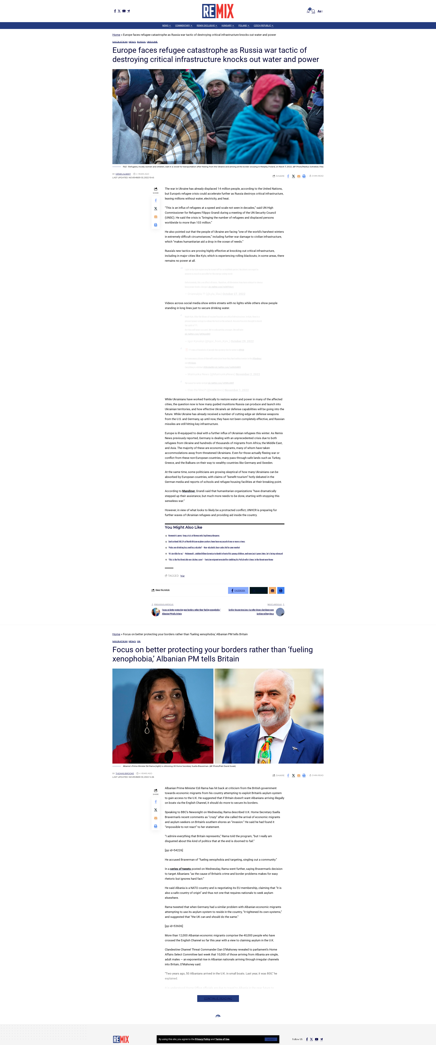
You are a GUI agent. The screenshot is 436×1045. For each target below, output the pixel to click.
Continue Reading (218, 998)
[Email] (298, 176)
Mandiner (188, 491)
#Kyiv (241, 350)
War (182, 575)
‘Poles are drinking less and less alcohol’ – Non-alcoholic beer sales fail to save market (204, 548)
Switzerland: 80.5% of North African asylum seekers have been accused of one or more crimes (206, 542)
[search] (313, 11)
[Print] (304, 176)
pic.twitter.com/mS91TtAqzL (221, 287)
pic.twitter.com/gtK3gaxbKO (197, 334)
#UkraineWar (209, 367)
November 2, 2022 (248, 374)
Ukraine (152, 42)
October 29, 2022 (242, 341)
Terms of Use (222, 1039)
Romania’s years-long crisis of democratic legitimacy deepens (194, 536)
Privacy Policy (202, 1039)
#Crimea (192, 363)
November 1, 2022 (237, 390)
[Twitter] (119, 10)
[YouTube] (123, 10)
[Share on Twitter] (293, 176)
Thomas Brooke (125, 773)
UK (139, 641)
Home (116, 34)
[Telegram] (128, 10)
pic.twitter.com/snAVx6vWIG (228, 367)
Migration (120, 42)
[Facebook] (115, 10)
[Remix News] (218, 11)
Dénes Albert (123, 174)
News (132, 42)
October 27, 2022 (234, 294)
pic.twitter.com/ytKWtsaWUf (221, 383)
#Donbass (256, 359)
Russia (141, 42)
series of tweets (180, 868)
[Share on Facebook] (288, 176)
